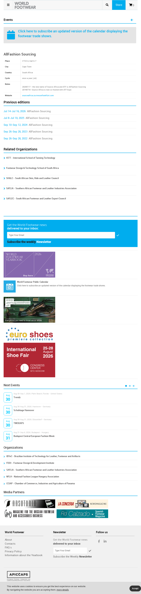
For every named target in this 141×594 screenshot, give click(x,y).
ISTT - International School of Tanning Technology (30, 158)
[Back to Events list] (132, 20)
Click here (25, 31)
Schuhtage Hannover (24, 410)
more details (63, 589)
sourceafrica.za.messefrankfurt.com (38, 95)
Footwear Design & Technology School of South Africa (32, 168)
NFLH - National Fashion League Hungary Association (32, 476)
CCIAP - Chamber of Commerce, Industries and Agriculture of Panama (40, 483)
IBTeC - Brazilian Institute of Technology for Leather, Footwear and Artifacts (43, 456)
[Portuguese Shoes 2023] (71, 310)
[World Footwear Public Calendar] (10, 286)
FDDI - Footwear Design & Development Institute (30, 463)
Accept (135, 588)
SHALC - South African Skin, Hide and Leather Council (32, 178)
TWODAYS (19, 423)
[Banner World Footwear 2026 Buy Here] (71, 265)
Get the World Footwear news (70, 539)
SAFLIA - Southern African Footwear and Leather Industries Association (41, 188)
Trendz (17, 397)
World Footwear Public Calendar (32, 282)
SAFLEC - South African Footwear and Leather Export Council (36, 198)
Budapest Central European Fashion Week (34, 436)
